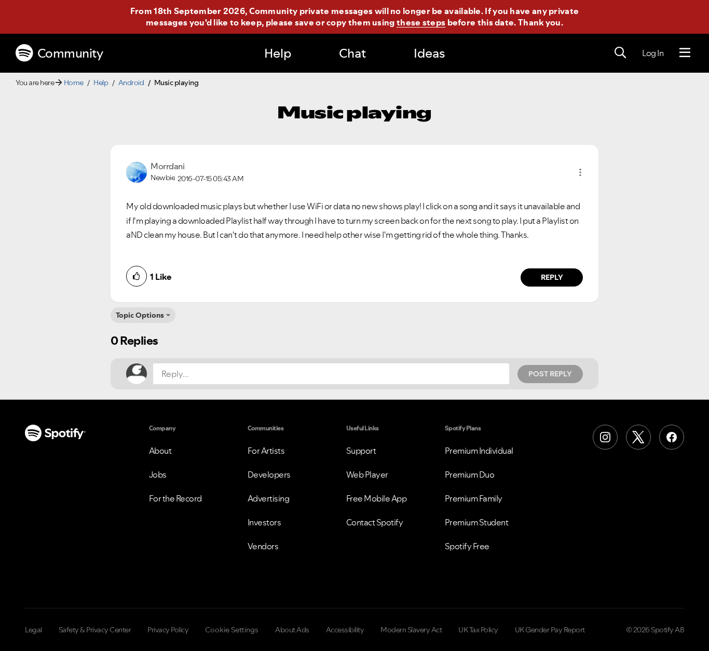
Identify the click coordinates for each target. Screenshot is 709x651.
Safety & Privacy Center (95, 629)
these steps (421, 22)
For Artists (266, 450)
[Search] (620, 53)
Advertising (269, 498)
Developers (269, 474)
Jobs (158, 474)
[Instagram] (605, 437)
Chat (352, 53)
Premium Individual (479, 450)
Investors (264, 522)
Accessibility (345, 629)
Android (131, 82)
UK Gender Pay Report (550, 629)
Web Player (367, 474)
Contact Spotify (374, 522)
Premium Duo (470, 474)
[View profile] (136, 171)
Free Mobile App (376, 498)
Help (277, 53)
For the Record (175, 498)
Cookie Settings (231, 629)
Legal (33, 629)
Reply (552, 277)
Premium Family (473, 498)
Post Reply (550, 374)
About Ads (292, 629)
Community (70, 53)
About (160, 450)
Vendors (263, 546)
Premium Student (477, 522)
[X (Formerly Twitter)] (638, 437)
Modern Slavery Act (411, 629)
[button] (580, 172)
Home (74, 82)
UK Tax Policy (478, 629)
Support (361, 450)
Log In (652, 53)
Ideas (429, 53)
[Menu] (684, 53)
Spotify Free (467, 546)
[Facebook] (671, 437)
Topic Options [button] (140, 315)
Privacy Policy (167, 629)
